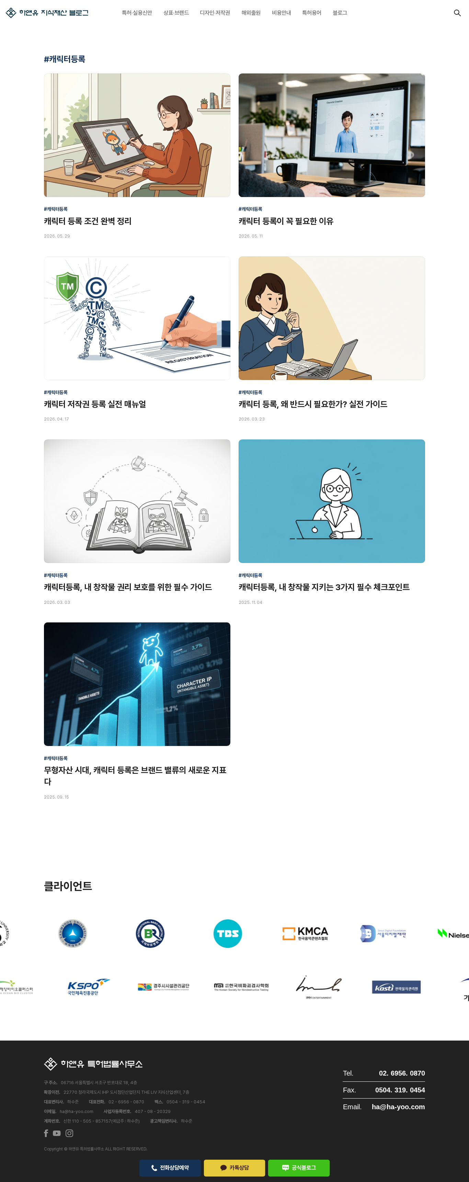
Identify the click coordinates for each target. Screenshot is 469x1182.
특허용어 (311, 12)
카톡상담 (239, 1167)
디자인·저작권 (215, 12)
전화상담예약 (174, 1167)
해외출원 (251, 12)
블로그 (340, 12)
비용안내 (281, 12)
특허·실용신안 (137, 12)
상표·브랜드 (176, 12)
